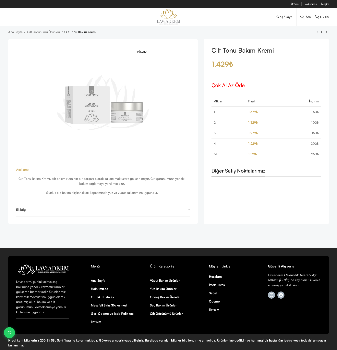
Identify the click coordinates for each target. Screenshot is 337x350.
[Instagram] (271, 295)
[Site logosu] (168, 16)
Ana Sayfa (15, 32)
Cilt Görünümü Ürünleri (43, 32)
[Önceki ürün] (317, 32)
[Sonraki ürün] (326, 32)
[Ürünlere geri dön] (321, 32)
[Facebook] (280, 295)
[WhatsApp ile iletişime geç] (9, 332)
